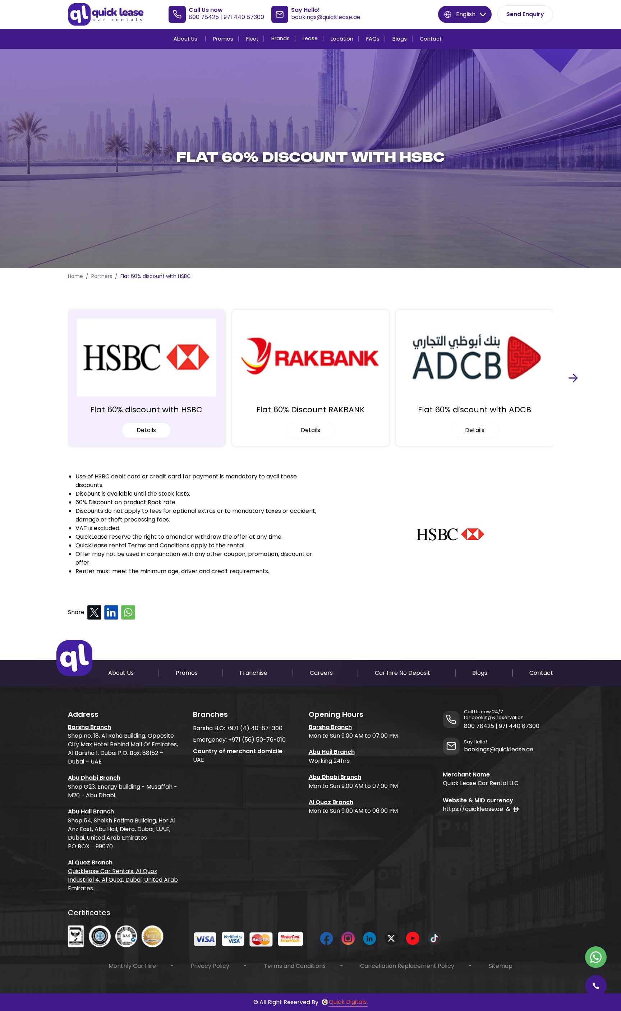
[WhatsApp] (128, 612)
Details (146, 430)
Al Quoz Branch (90, 862)
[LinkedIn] (111, 612)
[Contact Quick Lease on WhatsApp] (596, 957)
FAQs (373, 38)
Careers (321, 673)
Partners (101, 276)
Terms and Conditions (295, 966)
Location (342, 38)
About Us (185, 38)
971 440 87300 (244, 17)
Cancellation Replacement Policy (407, 966)
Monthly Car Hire (132, 966)
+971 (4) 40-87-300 (254, 728)
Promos (223, 38)
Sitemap (500, 966)
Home (75, 276)
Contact (431, 38)
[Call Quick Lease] (596, 986)
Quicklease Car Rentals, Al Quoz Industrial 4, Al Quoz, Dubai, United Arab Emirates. (123, 879)
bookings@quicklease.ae (325, 17)
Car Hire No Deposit (402, 673)
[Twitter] (94, 612)
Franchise (253, 673)
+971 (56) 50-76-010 (257, 740)
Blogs (399, 38)
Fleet (252, 38)
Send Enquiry (525, 14)
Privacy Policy (209, 966)
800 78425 (204, 17)
